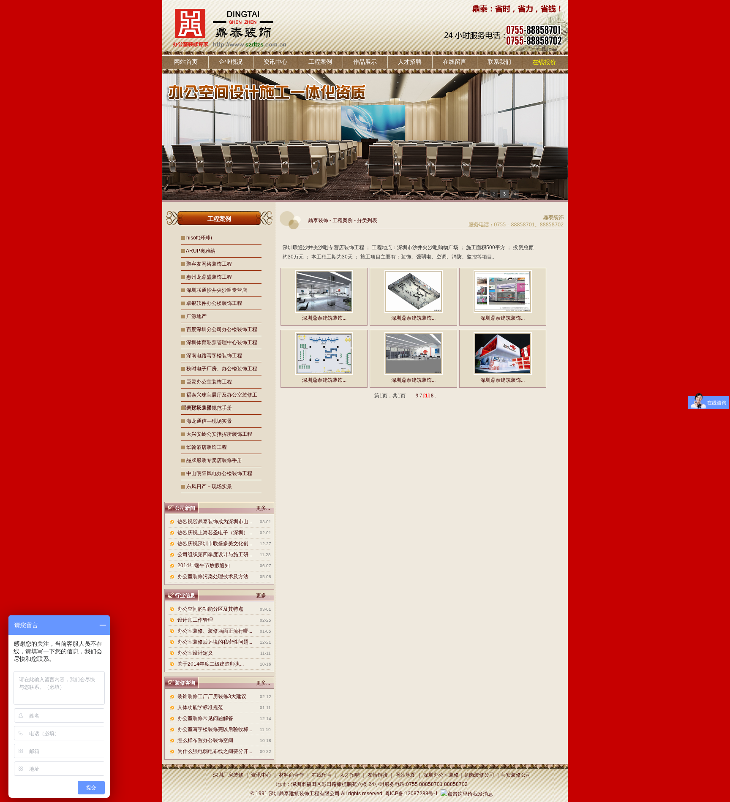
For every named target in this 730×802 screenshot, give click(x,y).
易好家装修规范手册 (209, 408)
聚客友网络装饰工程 (209, 264)
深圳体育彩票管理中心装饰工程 (221, 342)
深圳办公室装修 (441, 775)
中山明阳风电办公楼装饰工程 (219, 473)
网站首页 (186, 61)
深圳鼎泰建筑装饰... (324, 318)
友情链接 (378, 775)
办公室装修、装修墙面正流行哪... (214, 631)
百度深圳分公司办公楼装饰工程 (221, 329)
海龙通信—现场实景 (209, 421)
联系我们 (499, 61)
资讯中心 (275, 61)
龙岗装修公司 (479, 775)
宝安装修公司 (516, 775)
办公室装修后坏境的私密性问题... (214, 642)
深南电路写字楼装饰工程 (214, 356)
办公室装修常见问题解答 (205, 718)
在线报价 (544, 62)
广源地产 (196, 316)
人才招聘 (410, 61)
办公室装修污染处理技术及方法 (212, 576)
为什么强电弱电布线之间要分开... (214, 751)
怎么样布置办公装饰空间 (205, 740)
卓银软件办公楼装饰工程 (214, 303)
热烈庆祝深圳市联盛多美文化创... (214, 543)
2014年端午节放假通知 (203, 565)
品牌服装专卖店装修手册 (214, 460)
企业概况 (230, 61)
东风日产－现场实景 (209, 486)
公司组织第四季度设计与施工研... (214, 554)
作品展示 (365, 61)
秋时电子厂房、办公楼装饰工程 (221, 369)
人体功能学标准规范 (200, 707)
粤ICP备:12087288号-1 (411, 794)
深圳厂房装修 (228, 775)
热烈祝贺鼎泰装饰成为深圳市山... (214, 522)
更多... (263, 508)
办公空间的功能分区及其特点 (210, 609)
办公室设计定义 (195, 653)
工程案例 (320, 61)
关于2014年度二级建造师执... (210, 664)
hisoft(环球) (199, 238)
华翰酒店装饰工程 (206, 447)
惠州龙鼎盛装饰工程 (209, 277)
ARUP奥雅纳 (200, 251)
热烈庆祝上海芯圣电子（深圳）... (214, 533)
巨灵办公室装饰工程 (209, 382)
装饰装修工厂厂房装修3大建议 (211, 696)
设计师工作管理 (195, 620)
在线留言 (454, 61)
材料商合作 (291, 775)
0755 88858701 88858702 (437, 784)
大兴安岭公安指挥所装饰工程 (219, 434)
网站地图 (405, 775)
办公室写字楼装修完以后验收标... (214, 729)
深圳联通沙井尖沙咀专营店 (216, 290)
